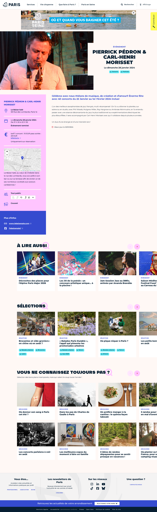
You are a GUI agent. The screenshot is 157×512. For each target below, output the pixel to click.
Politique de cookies (103, 509)
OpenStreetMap (33, 170)
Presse (81, 509)
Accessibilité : (63, 509)
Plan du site (116, 509)
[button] (22, 158)
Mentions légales (42, 509)
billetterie (15, 138)
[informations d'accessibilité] (23, 197)
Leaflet (23, 170)
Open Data (90, 509)
